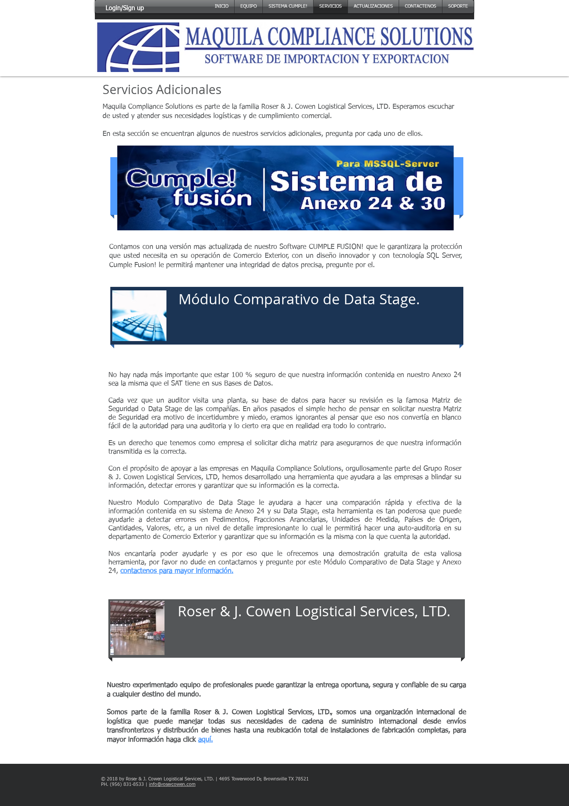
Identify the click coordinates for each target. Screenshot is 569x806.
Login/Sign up (125, 8)
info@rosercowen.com (172, 784)
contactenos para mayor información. (176, 571)
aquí (204, 739)
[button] (458, 6)
